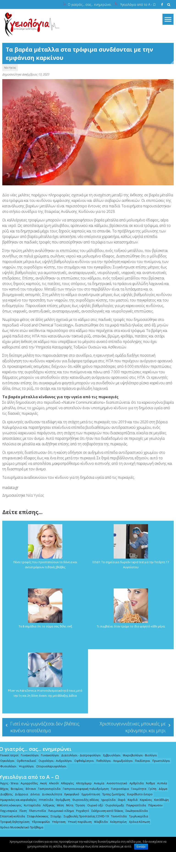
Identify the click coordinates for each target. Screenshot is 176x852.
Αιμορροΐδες (29, 783)
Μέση (60, 805)
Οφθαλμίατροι (84, 761)
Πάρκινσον (155, 805)
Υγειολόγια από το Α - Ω (138, 4)
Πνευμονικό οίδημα (61, 811)
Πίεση (23, 811)
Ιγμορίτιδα (108, 800)
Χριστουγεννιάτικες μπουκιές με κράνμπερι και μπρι (133, 727)
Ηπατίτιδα (46, 800)
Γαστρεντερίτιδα (49, 789)
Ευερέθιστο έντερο (140, 794)
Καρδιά (133, 800)
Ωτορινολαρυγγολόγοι (51, 766)
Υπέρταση (59, 822)
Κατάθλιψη (161, 800)
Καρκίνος (146, 800)
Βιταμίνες (17, 789)
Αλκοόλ (54, 783)
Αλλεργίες (67, 783)
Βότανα (31, 789)
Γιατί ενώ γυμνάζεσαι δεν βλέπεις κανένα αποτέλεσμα (45, 727)
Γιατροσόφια (120, 789)
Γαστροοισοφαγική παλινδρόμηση (86, 789)
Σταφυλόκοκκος (37, 816)
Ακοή (43, 783)
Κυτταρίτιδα (32, 805)
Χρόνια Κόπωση (139, 822)
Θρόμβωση (62, 800)
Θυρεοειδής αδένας (85, 800)
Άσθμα (150, 783)
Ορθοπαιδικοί (26, 761)
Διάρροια (21, 794)
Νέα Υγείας (10, 67)
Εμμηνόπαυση (91, 794)
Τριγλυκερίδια (138, 816)
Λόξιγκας (49, 805)
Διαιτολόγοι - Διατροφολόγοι (81, 755)
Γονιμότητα (138, 789)
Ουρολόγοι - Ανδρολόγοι (55, 761)
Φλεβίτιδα (101, 822)
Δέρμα (163, 789)
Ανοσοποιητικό (117, 783)
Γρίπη (152, 789)
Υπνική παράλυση (80, 822)
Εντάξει (141, 846)
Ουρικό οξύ (95, 805)
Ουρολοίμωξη (114, 805)
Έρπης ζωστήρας (113, 794)
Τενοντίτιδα (119, 816)
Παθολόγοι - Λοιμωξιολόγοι (114, 761)
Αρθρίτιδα (136, 783)
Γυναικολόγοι (30, 755)
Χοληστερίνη (118, 822)
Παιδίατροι (142, 761)
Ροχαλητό (82, 811)
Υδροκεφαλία (41, 822)
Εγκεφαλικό (71, 794)
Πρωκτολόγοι (161, 761)
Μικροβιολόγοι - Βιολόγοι (140, 755)
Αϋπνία (162, 783)
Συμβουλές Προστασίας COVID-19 (86, 816)
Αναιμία (99, 783)
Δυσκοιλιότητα (52, 794)
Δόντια (35, 794)
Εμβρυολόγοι (112, 755)
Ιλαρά (121, 800)
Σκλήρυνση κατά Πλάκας (107, 811)
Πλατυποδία (37, 811)
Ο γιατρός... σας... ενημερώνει (89, 4)
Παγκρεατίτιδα (136, 805)
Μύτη (69, 805)
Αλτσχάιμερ (84, 783)
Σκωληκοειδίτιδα (137, 811)
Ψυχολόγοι (26, 766)
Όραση (80, 805)
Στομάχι (56, 816)
